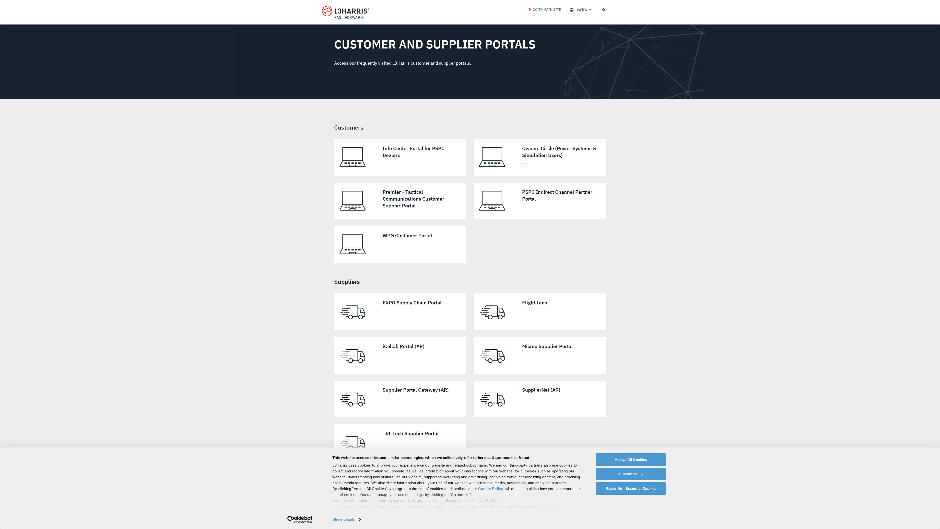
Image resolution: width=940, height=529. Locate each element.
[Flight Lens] (540, 311)
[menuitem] (580, 9)
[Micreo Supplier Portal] (540, 355)
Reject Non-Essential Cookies (631, 488)
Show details (343, 519)
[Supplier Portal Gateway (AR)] (400, 399)
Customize (628, 474)
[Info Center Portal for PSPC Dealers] (400, 157)
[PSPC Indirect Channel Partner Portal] (540, 201)
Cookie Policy (490, 489)
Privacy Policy (484, 500)
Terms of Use (553, 506)
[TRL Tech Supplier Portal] (400, 442)
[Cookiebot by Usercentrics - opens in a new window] (300, 519)
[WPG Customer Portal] (400, 244)
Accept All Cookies (631, 459)
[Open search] (603, 9)
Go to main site (547, 9)
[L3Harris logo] (345, 12)
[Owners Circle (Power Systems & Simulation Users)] (540, 157)
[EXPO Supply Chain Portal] (400, 311)
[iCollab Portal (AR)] (400, 355)
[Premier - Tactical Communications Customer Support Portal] (400, 201)
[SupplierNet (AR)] (540, 399)
